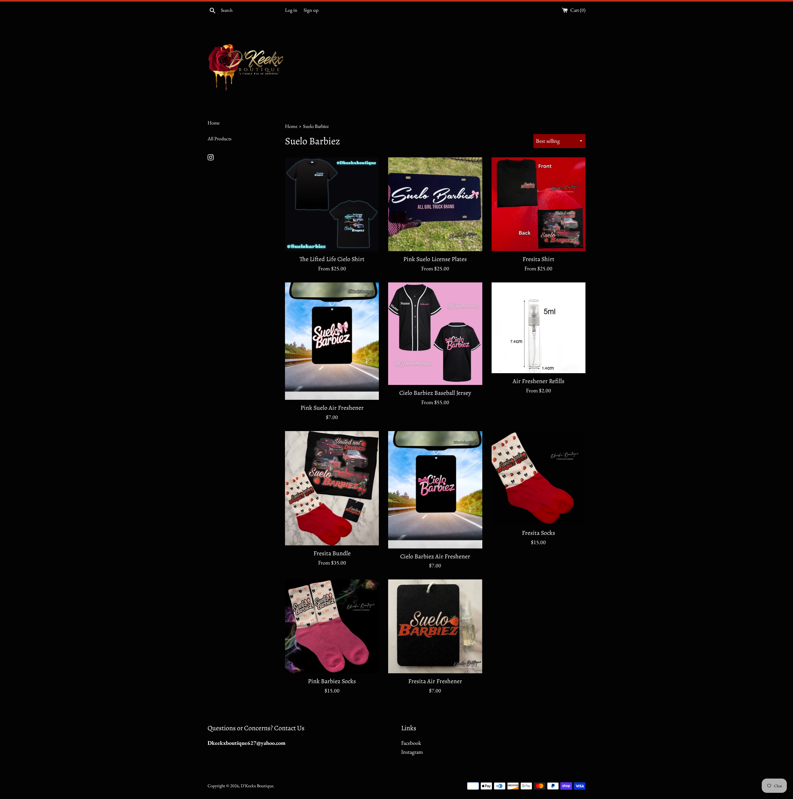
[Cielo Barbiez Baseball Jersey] (435, 333)
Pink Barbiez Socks (332, 681)
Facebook (411, 742)
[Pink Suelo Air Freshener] (332, 341)
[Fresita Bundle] (332, 488)
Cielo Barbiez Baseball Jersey (435, 393)
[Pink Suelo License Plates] (435, 204)
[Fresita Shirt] (538, 204)
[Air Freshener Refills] (538, 327)
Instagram (412, 751)
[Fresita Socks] (538, 478)
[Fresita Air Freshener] (435, 626)
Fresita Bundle (332, 553)
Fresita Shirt (538, 259)
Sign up (311, 10)
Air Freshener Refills (538, 381)
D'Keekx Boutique (257, 785)
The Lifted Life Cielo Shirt (332, 259)
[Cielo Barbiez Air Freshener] (435, 489)
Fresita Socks (538, 533)
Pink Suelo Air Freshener (332, 408)
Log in (291, 10)
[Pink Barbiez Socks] (332, 626)
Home (214, 123)
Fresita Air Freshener (435, 681)
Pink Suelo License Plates (435, 259)
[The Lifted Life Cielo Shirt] (332, 204)
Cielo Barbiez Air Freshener (435, 556)
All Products (219, 138)
